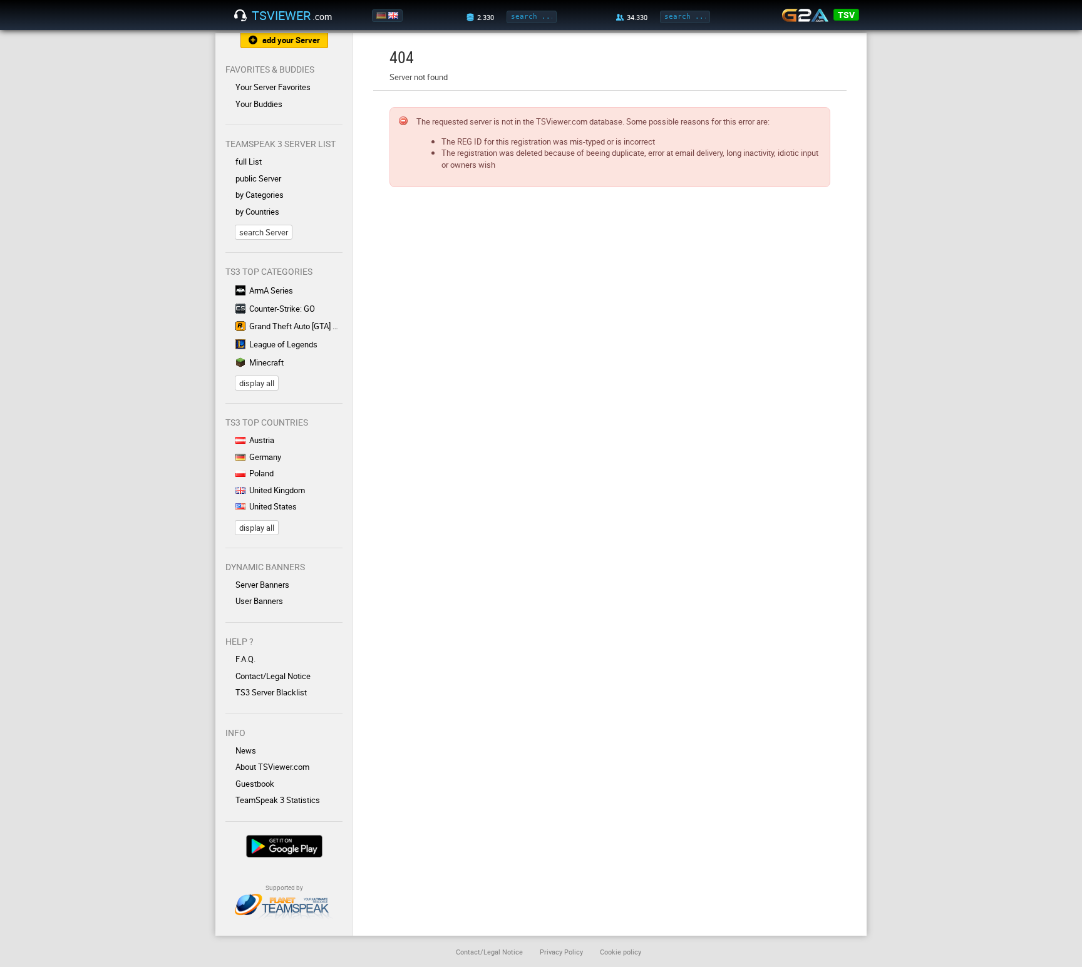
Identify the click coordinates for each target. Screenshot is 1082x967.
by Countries (257, 211)
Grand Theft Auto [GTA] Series (296, 326)
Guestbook (254, 783)
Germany (265, 457)
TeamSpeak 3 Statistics (277, 800)
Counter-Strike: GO (282, 308)
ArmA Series (271, 290)
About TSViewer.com (272, 766)
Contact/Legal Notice (273, 676)
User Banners (259, 600)
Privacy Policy (561, 951)
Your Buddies (258, 104)
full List (248, 161)
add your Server (291, 40)
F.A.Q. (245, 659)
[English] (394, 15)
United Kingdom (277, 490)
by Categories (259, 194)
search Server (263, 232)
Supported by (284, 887)
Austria (261, 440)
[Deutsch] (382, 15)
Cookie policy (620, 951)
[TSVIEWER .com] (240, 15)
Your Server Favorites (273, 87)
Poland (261, 473)
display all (256, 383)
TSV (846, 15)
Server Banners (262, 584)
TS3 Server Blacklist (271, 692)
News (245, 750)
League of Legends (283, 344)
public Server (258, 178)
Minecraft (266, 362)
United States (273, 506)
